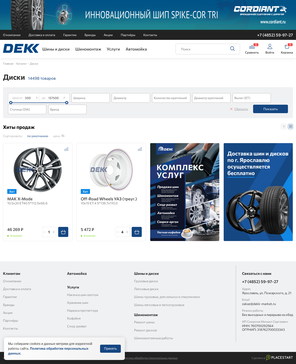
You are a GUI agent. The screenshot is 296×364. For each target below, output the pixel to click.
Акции (108, 35)
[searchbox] (91, 98)
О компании (12, 35)
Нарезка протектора (82, 310)
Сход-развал (76, 326)
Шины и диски (56, 49)
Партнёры (128, 35)
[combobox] (90, 98)
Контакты (150, 35)
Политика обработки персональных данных (149, 358)
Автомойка (136, 49)
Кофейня (74, 318)
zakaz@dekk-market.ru (259, 304)
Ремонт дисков (145, 330)
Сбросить (241, 109)
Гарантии (70, 35)
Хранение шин (77, 302)
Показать (270, 109)
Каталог (21, 63)
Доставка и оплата (42, 35)
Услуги (113, 49)
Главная (8, 63)
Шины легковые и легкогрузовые (159, 305)
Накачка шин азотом (82, 295)
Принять (110, 348)
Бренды (90, 35)
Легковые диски (146, 289)
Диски (34, 63)
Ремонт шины (144, 322)
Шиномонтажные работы (153, 338)
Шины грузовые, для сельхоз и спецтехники (167, 297)
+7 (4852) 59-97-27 (275, 34)
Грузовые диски (146, 281)
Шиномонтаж (88, 49)
